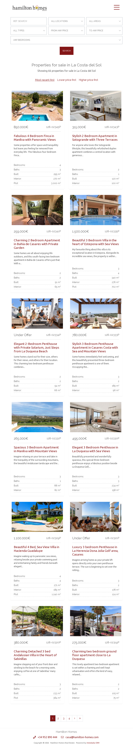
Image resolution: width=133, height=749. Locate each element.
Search (66, 51)
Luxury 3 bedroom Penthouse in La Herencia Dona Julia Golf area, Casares (95, 550)
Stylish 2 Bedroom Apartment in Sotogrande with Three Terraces (95, 137)
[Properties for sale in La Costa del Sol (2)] (74, 718)
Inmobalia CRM (93, 743)
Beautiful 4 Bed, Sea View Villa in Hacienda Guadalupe (36, 548)
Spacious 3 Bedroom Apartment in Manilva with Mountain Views (36, 449)
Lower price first (66, 79)
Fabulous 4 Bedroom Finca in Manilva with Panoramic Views (35, 137)
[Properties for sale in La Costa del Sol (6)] (80, 718)
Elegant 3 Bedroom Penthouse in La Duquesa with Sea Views (95, 449)
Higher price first (88, 79)
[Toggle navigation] (116, 7)
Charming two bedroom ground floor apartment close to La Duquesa (94, 655)
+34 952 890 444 (47, 737)
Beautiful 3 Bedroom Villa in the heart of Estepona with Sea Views (95, 242)
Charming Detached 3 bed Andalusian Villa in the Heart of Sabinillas (35, 655)
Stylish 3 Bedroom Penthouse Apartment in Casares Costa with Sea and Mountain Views (95, 347)
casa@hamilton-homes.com (82, 737)
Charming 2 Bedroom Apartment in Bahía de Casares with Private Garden (37, 243)
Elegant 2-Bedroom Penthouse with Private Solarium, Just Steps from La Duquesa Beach (36, 347)
